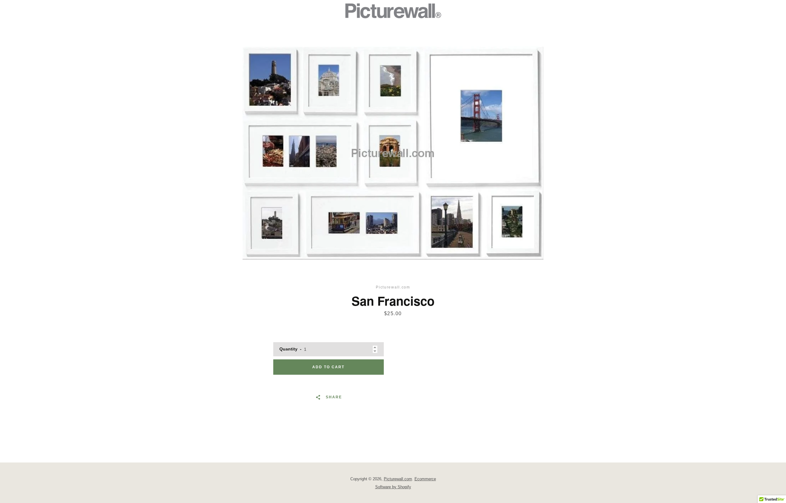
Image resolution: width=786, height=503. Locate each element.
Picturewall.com (398, 479)
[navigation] (256, 10)
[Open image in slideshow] (393, 153)
